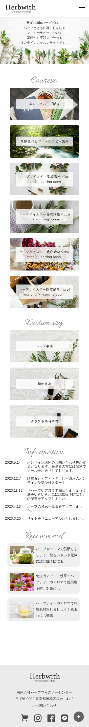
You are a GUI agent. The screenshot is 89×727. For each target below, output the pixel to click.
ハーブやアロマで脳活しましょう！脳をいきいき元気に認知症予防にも (56, 555)
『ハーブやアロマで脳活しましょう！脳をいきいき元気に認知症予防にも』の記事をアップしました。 (56, 494)
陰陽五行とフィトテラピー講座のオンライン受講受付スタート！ (56, 480)
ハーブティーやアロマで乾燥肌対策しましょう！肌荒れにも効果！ (56, 609)
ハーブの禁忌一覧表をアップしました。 (55, 508)
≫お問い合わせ (44, 705)
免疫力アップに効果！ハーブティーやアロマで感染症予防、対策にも (56, 582)
